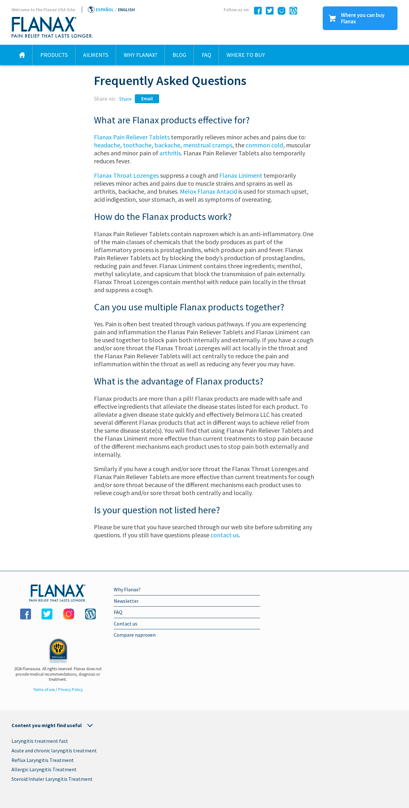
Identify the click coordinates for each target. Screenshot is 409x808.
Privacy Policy (70, 689)
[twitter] (268, 11)
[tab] (204, 725)
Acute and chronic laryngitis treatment (54, 750)
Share (125, 99)
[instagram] (279, 11)
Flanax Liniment (240, 175)
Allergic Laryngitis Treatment (44, 769)
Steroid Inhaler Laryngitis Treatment (52, 779)
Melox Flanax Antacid (208, 191)
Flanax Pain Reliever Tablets (132, 137)
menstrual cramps (207, 145)
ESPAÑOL (105, 9)
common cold (264, 145)
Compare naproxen (135, 635)
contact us (225, 535)
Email (147, 99)
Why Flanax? (140, 54)
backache (167, 145)
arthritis (170, 153)
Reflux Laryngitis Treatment (43, 760)
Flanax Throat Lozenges (126, 175)
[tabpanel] (204, 761)
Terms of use (44, 689)
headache (107, 145)
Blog (179, 54)
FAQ (206, 54)
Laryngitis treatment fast (40, 741)
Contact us (125, 623)
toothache (137, 145)
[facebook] (256, 11)
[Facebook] (25, 614)
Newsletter (126, 601)
